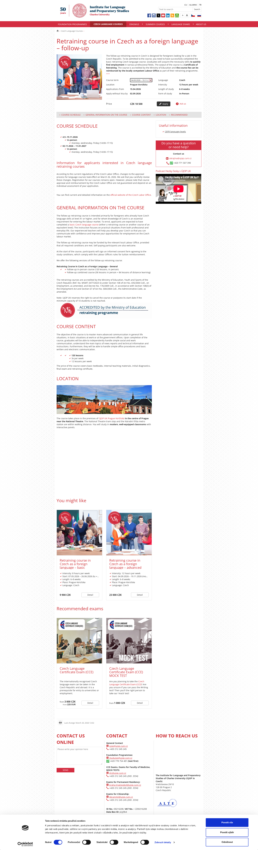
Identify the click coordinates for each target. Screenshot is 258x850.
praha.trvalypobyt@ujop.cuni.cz (125, 785)
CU (185, 4)
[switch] (86, 842)
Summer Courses (155, 24)
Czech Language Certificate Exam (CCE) (76, 670)
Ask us (182, 103)
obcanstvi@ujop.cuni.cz (121, 797)
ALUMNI (193, 4)
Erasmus (134, 24)
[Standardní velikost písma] (183, 15)
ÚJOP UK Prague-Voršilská (111, 418)
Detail (90, 594)
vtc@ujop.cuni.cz (117, 773)
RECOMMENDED (179, 114)
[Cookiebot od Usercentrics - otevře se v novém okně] (25, 844)
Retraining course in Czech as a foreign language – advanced (125, 564)
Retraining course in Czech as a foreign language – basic (75, 564)
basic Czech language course (84, 224)
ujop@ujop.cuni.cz (118, 746)
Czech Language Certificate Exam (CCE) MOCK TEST (126, 672)
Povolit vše (227, 822)
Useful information (173, 125)
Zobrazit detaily (163, 842)
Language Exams (180, 24)
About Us (201, 24)
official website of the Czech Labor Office (130, 194)
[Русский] (199, 15)
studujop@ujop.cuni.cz (120, 758)
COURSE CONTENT (141, 114)
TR (200, 4)
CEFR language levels (175, 131)
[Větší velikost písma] (187, 15)
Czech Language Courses (108, 24)
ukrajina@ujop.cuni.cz (180, 158)
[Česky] (193, 15)
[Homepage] (58, 31)
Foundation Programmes (72, 24)
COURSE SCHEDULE (71, 114)
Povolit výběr (227, 832)
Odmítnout (227, 842)
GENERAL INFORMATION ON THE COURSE (106, 114)
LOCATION (161, 114)
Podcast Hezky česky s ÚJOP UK (173, 171)
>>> (108, 73)
